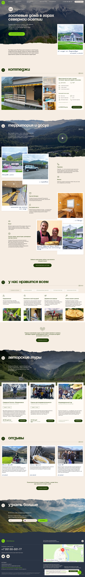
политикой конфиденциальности (30, 525)
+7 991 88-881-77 (11, 549)
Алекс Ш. (60, 465)
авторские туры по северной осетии (11, 565)
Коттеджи (4, 562)
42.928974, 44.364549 (76, 53)
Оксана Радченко (35, 465)
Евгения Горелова (7, 465)
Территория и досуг (7, 564)
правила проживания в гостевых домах (11, 567)
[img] (3, 2)
